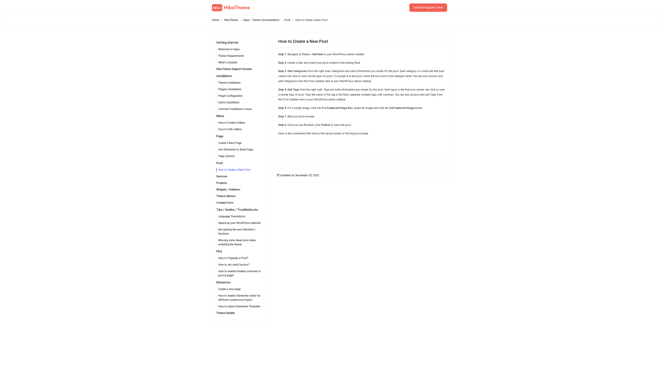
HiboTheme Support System (234, 69)
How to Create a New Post (234, 169)
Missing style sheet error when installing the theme (237, 242)
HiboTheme (231, 20)
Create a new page (229, 289)
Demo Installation (228, 102)
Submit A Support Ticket (428, 7)
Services (221, 176)
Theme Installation (229, 82)
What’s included (227, 62)
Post (287, 20)
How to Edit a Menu (230, 129)
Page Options (226, 156)
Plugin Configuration (230, 95)
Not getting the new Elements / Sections (237, 231)
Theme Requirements (231, 55)
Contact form (224, 202)
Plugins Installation (229, 89)
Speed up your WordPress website (239, 223)
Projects (221, 183)
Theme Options (226, 196)
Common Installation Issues (235, 109)
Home (215, 20)
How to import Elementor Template (239, 306)
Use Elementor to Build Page (235, 149)
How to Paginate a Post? (233, 258)
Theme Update (225, 313)
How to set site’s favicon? (234, 264)
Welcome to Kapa (228, 49)
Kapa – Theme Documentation (261, 20)
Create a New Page (230, 143)
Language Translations (231, 216)
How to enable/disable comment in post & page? (239, 273)
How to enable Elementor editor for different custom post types (239, 297)
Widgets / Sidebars (228, 189)
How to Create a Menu (231, 122)
